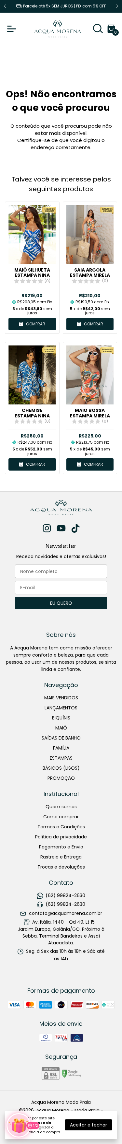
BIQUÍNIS (61, 718)
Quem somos (61, 806)
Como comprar (61, 816)
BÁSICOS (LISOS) (61, 768)
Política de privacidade (61, 837)
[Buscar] (98, 30)
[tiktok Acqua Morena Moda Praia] (75, 528)
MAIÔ (61, 728)
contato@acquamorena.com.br (65, 913)
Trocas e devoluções (61, 867)
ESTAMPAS (61, 758)
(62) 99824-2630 (65, 895)
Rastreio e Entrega (61, 857)
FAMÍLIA (61, 748)
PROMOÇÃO (61, 778)
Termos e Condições (61, 826)
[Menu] (13, 29)
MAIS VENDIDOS (61, 698)
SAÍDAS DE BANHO (61, 738)
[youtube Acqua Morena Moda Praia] (61, 528)
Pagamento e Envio (61, 847)
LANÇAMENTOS (61, 708)
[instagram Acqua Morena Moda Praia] (47, 528)
